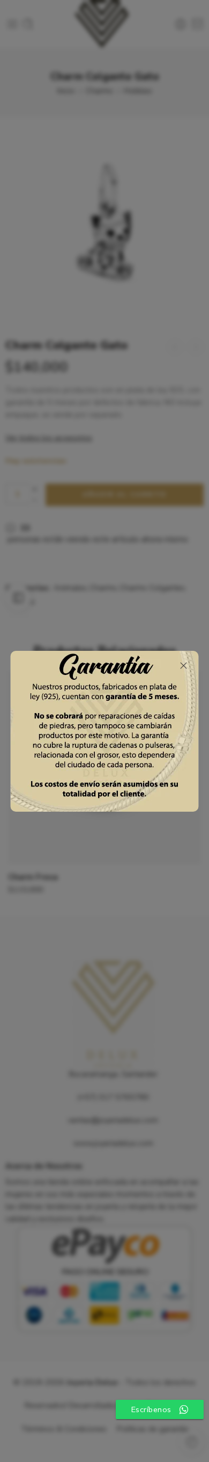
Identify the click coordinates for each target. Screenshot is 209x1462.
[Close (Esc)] (183, 666)
